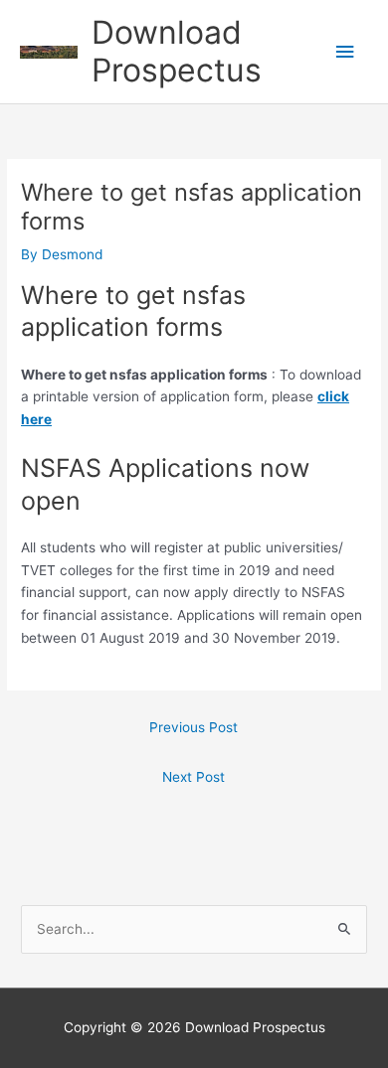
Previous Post (193, 727)
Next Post (193, 777)
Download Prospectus (177, 51)
